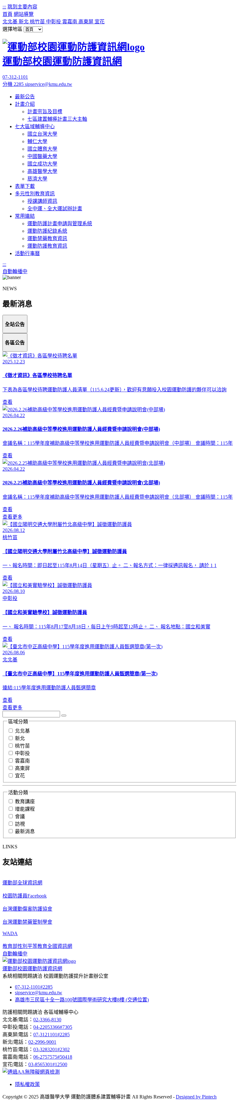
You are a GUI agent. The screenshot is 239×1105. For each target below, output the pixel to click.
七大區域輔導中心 (35, 126)
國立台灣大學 (42, 134)
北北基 (10, 21)
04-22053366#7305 (52, 1027)
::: (4, 6)
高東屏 (86, 21)
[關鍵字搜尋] (63, 715)
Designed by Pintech (196, 1096)
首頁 (7, 14)
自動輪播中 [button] (14, 271)
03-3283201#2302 (51, 1049)
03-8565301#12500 (47, 1064)
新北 (24, 21)
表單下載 (25, 186)
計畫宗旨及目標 (44, 111)
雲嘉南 (70, 21)
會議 (20, 816)
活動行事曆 (27, 253)
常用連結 (25, 216)
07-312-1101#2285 (34, 987)
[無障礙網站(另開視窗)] (31, 1072)
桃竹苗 (38, 21)
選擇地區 (12, 29)
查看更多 (12, 517)
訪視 (20, 824)
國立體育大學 (42, 149)
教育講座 (25, 801)
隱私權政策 (27, 1084)
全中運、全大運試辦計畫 (54, 208)
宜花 (100, 21)
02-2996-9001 (42, 1042)
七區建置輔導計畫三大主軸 (57, 119)
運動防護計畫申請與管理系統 (59, 223)
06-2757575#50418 (52, 1057)
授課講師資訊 (42, 201)
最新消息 (25, 831)
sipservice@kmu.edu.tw (48, 84)
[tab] (14, 324)
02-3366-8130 (47, 1019)
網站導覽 (24, 14)
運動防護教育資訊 (47, 246)
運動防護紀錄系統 (47, 231)
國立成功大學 (42, 163)
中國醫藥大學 (42, 156)
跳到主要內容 (22, 6)
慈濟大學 (37, 178)
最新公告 (25, 96)
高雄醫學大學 (42, 171)
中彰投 (54, 21)
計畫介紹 (25, 104)
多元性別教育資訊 (35, 193)
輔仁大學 (37, 141)
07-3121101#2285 (51, 1034)
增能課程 (25, 809)
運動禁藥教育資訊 (47, 238)
